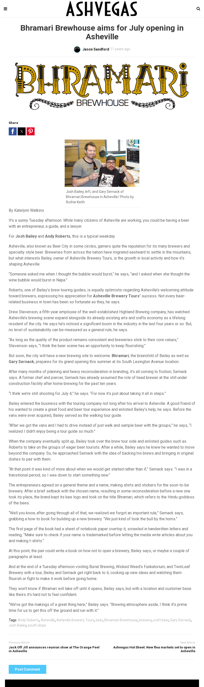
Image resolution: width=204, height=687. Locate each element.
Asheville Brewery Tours (75, 620)
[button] (13, 131)
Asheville (48, 620)
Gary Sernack (180, 620)
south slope (37, 625)
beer (99, 620)
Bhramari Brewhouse (121, 620)
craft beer (161, 620)
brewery (145, 620)
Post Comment (27, 669)
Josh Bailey (17, 625)
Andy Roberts (28, 620)
